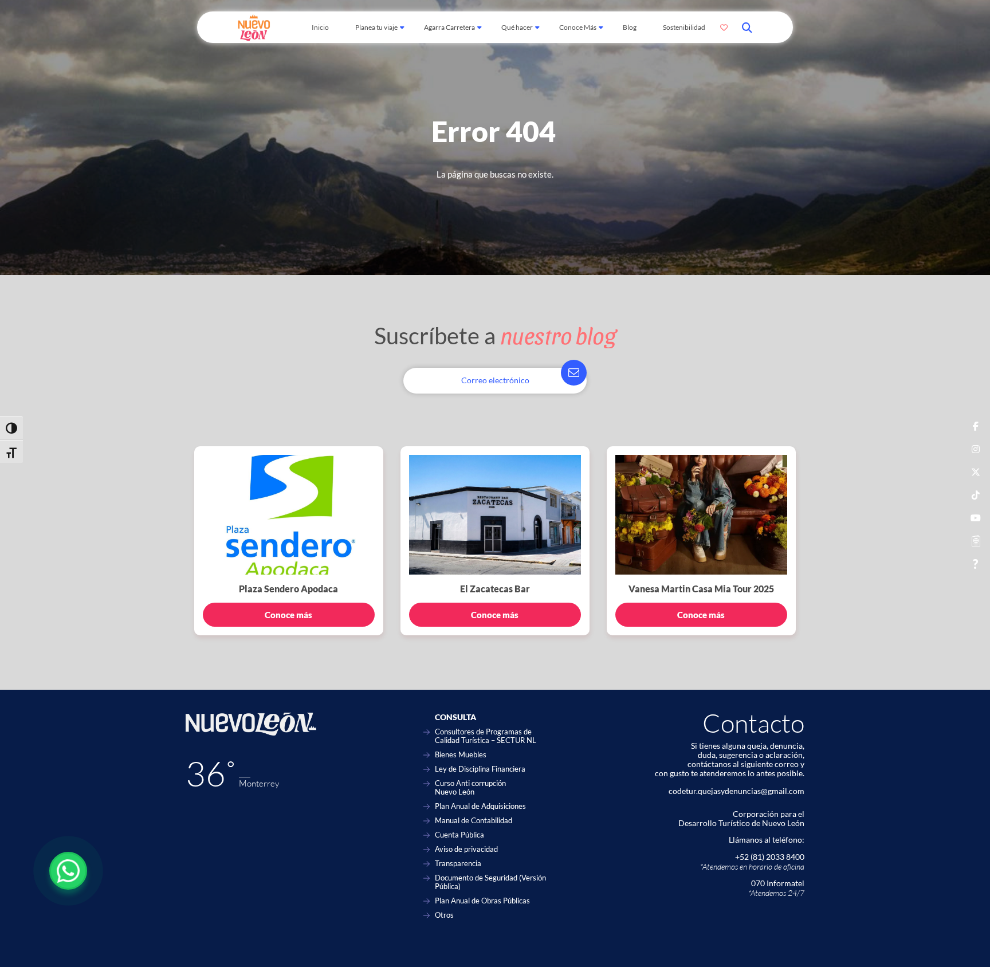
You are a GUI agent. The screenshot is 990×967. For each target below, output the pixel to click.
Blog (630, 27)
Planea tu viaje (376, 27)
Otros (444, 915)
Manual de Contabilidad (473, 820)
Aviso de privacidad (466, 849)
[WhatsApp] (68, 871)
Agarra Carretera (449, 27)
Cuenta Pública (459, 835)
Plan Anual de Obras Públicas (482, 901)
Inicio (320, 27)
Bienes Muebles (460, 754)
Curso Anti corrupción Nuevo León (470, 787)
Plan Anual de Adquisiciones (480, 806)
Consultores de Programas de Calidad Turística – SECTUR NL (485, 736)
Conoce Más (577, 27)
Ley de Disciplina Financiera (480, 769)
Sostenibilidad (684, 27)
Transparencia (458, 863)
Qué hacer (517, 27)
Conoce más (288, 615)
